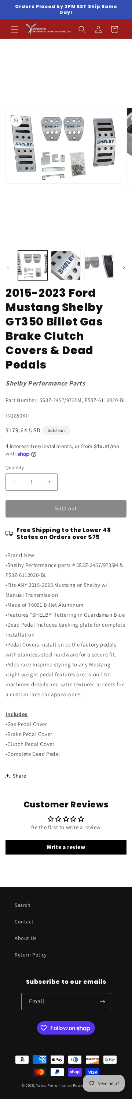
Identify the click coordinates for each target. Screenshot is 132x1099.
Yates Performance (54, 1085)
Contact (24, 921)
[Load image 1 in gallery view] (32, 265)
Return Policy (31, 954)
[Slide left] (8, 267)
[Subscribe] (103, 1001)
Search (23, 905)
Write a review (66, 847)
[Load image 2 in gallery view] (65, 265)
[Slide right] (124, 267)
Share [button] (19, 775)
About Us (26, 938)
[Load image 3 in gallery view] (99, 265)
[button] (15, 29)
